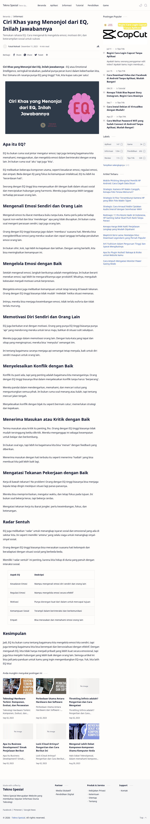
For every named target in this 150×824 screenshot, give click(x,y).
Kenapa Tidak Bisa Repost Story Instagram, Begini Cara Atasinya (125, 94)
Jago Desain (65, 817)
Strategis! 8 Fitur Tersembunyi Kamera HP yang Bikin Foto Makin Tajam (123, 199)
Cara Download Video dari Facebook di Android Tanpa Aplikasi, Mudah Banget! (127, 78)
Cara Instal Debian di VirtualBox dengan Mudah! (125, 108)
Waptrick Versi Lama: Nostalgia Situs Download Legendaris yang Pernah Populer (124, 236)
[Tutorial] (121, 88)
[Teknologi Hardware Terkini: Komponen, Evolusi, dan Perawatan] (18, 686)
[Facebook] (7, 809)
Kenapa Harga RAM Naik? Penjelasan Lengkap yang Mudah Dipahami (121, 228)
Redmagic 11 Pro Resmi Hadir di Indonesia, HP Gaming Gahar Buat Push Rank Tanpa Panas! (124, 218)
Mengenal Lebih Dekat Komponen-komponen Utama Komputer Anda (82, 747)
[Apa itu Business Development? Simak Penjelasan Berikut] (18, 731)
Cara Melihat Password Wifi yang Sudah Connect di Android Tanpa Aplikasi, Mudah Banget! (125, 124)
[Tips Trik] (121, 49)
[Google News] (30, 809)
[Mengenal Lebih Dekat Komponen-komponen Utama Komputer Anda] (84, 731)
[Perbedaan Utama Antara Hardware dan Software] (51, 686)
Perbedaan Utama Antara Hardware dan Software (50, 700)
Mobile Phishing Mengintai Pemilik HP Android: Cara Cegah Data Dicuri (122, 182)
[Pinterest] (18, 809)
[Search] (145, 5)
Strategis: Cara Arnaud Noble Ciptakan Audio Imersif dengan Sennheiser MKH (122, 208)
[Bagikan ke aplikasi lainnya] (47, 55)
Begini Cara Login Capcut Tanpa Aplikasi (124, 54)
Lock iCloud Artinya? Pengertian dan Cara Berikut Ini (47, 747)
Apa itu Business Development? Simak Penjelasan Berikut (15, 747)
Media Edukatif (63, 790)
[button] (140, 5)
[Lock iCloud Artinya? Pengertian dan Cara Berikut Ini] (51, 731)
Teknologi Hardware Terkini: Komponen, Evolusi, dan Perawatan (16, 702)
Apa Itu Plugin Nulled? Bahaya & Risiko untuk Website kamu (122, 254)
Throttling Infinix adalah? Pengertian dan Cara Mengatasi (83, 702)
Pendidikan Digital (65, 794)
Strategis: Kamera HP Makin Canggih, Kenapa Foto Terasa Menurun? (121, 190)
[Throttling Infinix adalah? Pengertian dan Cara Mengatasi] (84, 686)
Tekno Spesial (10, 5)
